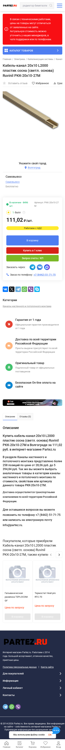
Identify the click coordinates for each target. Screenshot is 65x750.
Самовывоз (13, 182)
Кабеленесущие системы (40, 59)
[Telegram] (18, 289)
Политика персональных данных (20, 667)
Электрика (19, 59)
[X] (11, 289)
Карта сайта (47, 667)
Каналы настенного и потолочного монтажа (27, 306)
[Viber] (30, 289)
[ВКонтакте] (5, 289)
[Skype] (37, 289)
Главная (7, 59)
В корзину (32, 240)
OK (50, 734)
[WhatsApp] (24, 289)
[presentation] (50, 554)
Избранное (42, 83)
